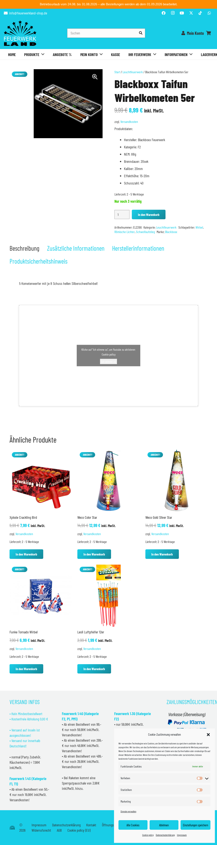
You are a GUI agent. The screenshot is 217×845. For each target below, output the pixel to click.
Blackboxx (171, 232)
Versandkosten (129, 122)
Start (117, 72)
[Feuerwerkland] (20, 33)
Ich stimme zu (108, 361)
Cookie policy (148, 834)
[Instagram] (173, 13)
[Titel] (191, 13)
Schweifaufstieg (145, 232)
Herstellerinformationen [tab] (138, 248)
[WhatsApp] (209, 13)
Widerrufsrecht (41, 830)
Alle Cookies (133, 825)
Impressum (182, 834)
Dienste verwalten (128, 811)
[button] (208, 735)
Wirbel (199, 227)
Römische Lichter (124, 232)
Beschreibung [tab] (24, 248)
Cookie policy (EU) (78, 830)
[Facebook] (163, 13)
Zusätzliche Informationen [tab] (75, 248)
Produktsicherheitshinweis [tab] (38, 261)
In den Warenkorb (148, 214)
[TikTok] (200, 13)
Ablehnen (164, 825)
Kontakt (91, 825)
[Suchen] (140, 33)
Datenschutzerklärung (165, 834)
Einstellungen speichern (195, 825)
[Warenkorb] (208, 33)
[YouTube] (182, 13)
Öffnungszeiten (112, 825)
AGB (59, 830)
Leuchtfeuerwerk (132, 72)
